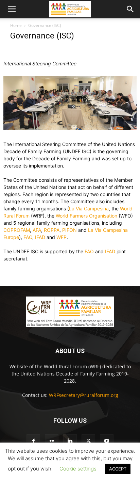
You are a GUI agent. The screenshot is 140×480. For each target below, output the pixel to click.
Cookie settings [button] (78, 468)
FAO (27, 237)
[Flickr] (51, 441)
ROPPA (51, 230)
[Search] (130, 9)
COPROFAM (16, 230)
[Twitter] (88, 441)
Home (16, 25)
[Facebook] (33, 441)
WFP (61, 237)
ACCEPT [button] (117, 468)
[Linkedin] (70, 441)
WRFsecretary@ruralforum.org (83, 395)
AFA (37, 230)
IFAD (40, 237)
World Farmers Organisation (86, 216)
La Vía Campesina (89, 208)
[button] (11, 9)
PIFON (69, 230)
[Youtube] (106, 441)
